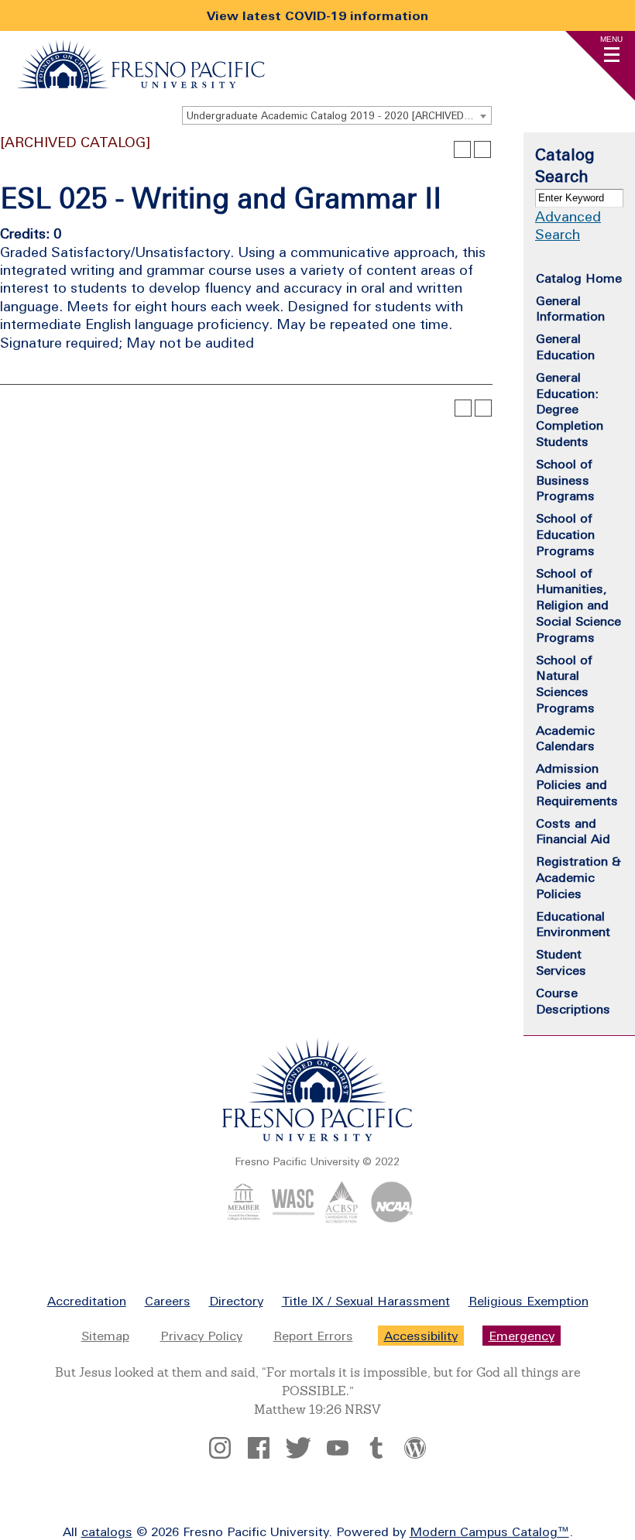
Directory (236, 1301)
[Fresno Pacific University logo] (317, 1138)
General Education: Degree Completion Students (569, 409)
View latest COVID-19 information (317, 15)
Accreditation (86, 1301)
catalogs (106, 1531)
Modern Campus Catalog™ (489, 1531)
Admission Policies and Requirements (577, 784)
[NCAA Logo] (391, 1219)
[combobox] (337, 115)
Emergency (521, 1336)
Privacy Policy (201, 1336)
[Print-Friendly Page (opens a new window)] (462, 149)
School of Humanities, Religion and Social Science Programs (578, 605)
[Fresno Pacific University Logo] (141, 84)
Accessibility (421, 1336)
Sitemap (105, 1336)
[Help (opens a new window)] (482, 149)
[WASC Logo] (293, 1219)
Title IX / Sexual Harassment (366, 1301)
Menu (611, 39)
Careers (167, 1301)
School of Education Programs (565, 534)
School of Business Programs (565, 480)
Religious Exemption (529, 1301)
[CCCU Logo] (243, 1219)
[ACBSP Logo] (342, 1219)
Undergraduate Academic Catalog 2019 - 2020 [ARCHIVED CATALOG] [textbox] (339, 116)
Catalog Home (579, 278)
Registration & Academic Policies (578, 877)
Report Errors (313, 1336)
